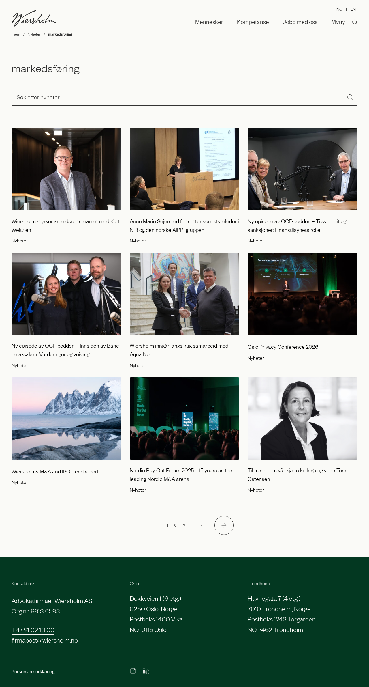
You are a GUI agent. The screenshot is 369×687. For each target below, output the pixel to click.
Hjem (16, 34)
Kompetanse (253, 21)
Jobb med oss (300, 21)
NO (339, 9)
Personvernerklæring (33, 671)
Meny (338, 21)
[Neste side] (224, 525)
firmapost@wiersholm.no (45, 640)
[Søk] (350, 97)
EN (353, 8)
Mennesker (209, 21)
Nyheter (34, 34)
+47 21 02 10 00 (33, 629)
